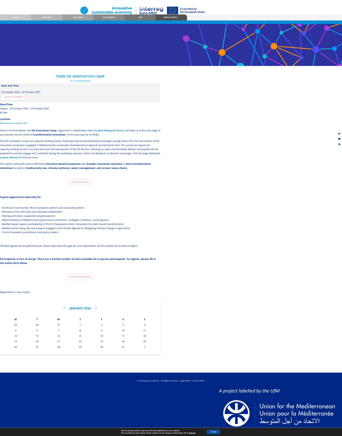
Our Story (47, 17)
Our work (78, 17)
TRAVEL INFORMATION (80, 277)
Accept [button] (213, 432)
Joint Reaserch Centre (111, 130)
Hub (140, 17)
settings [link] (192, 433)
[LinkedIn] (339, 133)
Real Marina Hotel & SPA (13, 123)
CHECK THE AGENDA (13, 97)
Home (15, 17)
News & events (170, 17)
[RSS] (339, 144)
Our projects (109, 17)
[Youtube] (339, 138)
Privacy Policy (199, 380)
